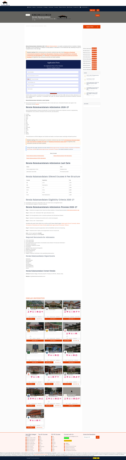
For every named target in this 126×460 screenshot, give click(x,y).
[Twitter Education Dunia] (95, 458)
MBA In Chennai (30, 442)
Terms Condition (83, 458)
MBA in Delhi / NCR (31, 438)
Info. (67, 403)
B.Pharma (42, 446)
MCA (53, 438)
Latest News (77, 316)
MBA (53, 439)
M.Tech (54, 443)
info (29, 316)
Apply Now (30, 319)
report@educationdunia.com (40, 454)
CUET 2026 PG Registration (93, 75)
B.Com (41, 443)
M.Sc (53, 441)
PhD (53, 448)
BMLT (41, 451)
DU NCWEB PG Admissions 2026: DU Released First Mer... (93, 88)
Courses (34, 338)
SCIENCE (67, 445)
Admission (48, 14)
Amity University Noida (71, 446)
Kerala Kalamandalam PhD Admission (63, 156)
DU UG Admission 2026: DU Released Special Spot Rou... (93, 83)
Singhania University (70, 449)
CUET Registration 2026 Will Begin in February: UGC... (92, 93)
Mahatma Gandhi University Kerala (35, 330)
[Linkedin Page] (93, 458)
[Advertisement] (65, 36)
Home (33, 14)
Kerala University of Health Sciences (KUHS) (36, 351)
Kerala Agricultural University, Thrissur (48, 149)
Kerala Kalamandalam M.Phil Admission (36, 158)
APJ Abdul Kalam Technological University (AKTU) (35, 416)
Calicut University (54, 395)
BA (40, 436)
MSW (53, 449)
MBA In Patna (30, 449)
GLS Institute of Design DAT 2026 (38, 142)
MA (53, 436)
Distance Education (72, 458)
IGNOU (67, 443)
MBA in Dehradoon (31, 439)
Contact (91, 458)
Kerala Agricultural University (57, 148)
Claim (97, 15)
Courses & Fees (34, 316)
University (37, 14)
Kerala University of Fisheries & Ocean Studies (55, 351)
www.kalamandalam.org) (73, 210)
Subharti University (70, 447)
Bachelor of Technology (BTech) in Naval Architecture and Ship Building (52, 56)
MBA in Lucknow (30, 451)
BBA (40, 438)
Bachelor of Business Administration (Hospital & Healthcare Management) (51, 53)
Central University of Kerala (36, 395)
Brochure (38, 319)
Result (70, 403)
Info (31, 338)
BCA (40, 439)
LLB (40, 445)
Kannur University (35, 373)
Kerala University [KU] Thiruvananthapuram (73, 330)
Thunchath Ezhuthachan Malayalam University (37, 308)
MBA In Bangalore (31, 440)
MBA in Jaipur (30, 446)
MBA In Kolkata (30, 448)
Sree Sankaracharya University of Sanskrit (55, 308)
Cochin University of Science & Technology (73, 373)
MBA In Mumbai (30, 445)
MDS (53, 451)
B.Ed (41, 448)
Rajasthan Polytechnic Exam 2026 (57, 142)
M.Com (53, 442)
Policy (88, 458)
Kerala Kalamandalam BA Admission (35, 156)
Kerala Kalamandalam (43, 14)
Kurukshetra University (71, 450)
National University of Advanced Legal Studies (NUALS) (73, 307)
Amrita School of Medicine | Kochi (72, 395)
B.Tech (41, 441)
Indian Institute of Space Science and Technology (55, 373)
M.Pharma (54, 446)
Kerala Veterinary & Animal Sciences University (54, 329)
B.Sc (40, 442)
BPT (40, 449)
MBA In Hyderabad (31, 443)
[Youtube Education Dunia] (96, 458)
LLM (53, 445)
